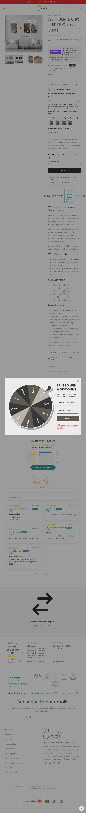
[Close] (78, 380)
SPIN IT (67, 419)
